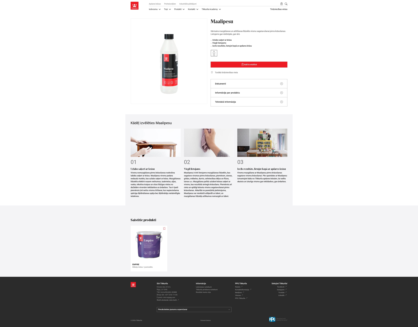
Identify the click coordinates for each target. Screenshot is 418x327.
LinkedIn (281, 295)
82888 (174, 292)
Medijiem (238, 293)
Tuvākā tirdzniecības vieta (226, 72)
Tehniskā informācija (225, 102)
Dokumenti (220, 83)
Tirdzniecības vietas (278, 9)
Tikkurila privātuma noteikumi (207, 290)
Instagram (280, 290)
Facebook (280, 287)
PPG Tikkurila (240, 298)
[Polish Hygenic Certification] (135, 23)
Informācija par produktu (227, 92)
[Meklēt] (286, 4)
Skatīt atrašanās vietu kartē (167, 300)
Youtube (281, 293)
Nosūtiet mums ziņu (203, 292)
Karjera (237, 287)
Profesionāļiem (170, 4)
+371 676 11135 (171, 295)
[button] (281, 3)
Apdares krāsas (155, 4)
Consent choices (205, 320)
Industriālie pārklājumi (187, 4)
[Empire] (149, 248)
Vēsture (238, 295)
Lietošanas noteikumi (204, 287)
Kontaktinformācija (242, 290)
